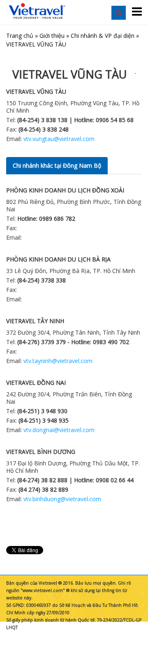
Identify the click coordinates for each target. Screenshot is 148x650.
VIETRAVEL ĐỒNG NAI (36, 382)
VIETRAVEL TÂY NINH (35, 321)
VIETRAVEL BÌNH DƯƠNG (40, 452)
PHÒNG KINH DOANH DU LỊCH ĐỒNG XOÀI (65, 190)
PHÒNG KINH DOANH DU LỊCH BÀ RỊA (58, 259)
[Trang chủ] (37, 11)
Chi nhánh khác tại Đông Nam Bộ (57, 165)
